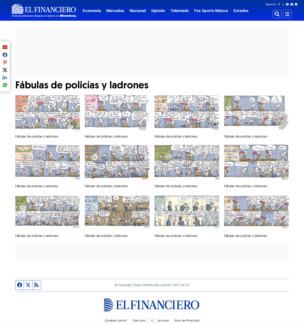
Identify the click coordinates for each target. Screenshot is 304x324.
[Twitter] (284, 4)
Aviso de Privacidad (187, 320)
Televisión (179, 10)
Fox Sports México (211, 10)
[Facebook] (280, 4)
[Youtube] (292, 4)
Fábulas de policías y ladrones (36, 136)
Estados (240, 10)
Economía (92, 10)
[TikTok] (297, 4)
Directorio (139, 320)
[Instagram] (288, 4)
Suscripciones (160, 320)
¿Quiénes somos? (116, 320)
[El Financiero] (44, 10)
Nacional (138, 10)
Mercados (115, 10)
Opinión (158, 10)
